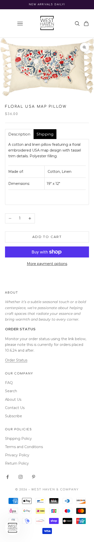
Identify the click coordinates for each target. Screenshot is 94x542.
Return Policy (17, 463)
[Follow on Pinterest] (33, 476)
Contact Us (15, 407)
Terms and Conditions (24, 447)
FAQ (9, 382)
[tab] (19, 134)
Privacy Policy (17, 455)
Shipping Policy (18, 438)
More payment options (47, 263)
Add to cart (47, 237)
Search (11, 391)
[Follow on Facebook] (7, 476)
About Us (13, 399)
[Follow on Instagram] (20, 476)
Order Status (16, 360)
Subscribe (13, 416)
